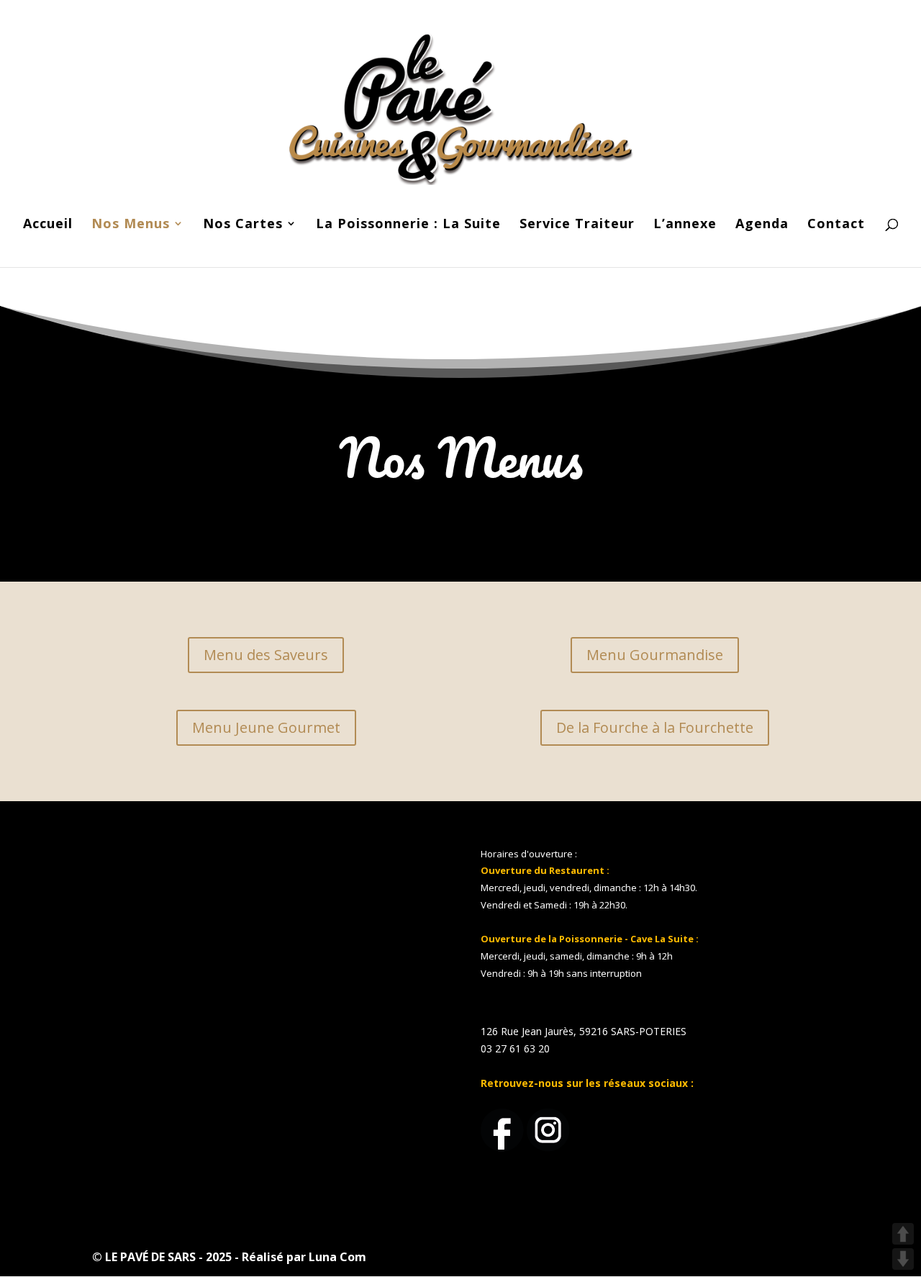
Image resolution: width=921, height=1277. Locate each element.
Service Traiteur (577, 225)
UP (903, 1234)
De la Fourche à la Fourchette (654, 727)
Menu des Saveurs (266, 654)
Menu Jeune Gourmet (266, 727)
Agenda (762, 225)
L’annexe (685, 225)
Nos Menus (130, 225)
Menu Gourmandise (654, 654)
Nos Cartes (243, 225)
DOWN (903, 1259)
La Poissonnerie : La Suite (408, 225)
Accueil (48, 225)
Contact (836, 225)
